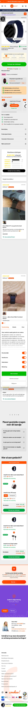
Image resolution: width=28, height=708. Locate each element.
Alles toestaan (14, 373)
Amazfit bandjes (8, 17)
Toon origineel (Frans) (10, 237)
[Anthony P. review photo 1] (14, 205)
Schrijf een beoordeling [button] (14, 170)
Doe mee (13, 582)
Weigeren (14, 383)
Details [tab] (14, 327)
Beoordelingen (4, 681)
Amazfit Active (12, 80)
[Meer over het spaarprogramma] (20, 69)
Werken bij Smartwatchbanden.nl (9, 686)
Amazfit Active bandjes (16, 17)
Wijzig (23, 83)
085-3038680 (20, 623)
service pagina (21, 630)
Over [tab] (23, 327)
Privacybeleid (4, 684)
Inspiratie (3, 671)
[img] (6, 184)
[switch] (24, 357)
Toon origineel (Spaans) (10, 399)
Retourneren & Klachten (7, 663)
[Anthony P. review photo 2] (4, 222)
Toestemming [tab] (5, 327)
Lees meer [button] (5, 233)
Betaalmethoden (5, 660)
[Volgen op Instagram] (2, 692)
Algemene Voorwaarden (7, 678)
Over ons (13, 610)
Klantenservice (5, 655)
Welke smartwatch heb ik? (10, 14)
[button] (5, 46)
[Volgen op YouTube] (6, 692)
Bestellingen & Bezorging (7, 658)
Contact (5, 610)
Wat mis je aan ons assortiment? (8, 676)
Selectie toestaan (14, 378)
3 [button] (14, 414)
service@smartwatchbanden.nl (19, 629)
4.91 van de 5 (18, 155)
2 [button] (12, 414)
